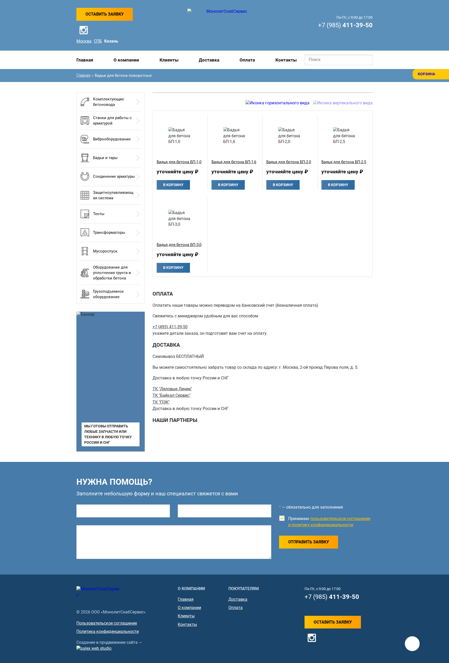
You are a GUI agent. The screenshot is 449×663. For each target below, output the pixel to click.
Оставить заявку (104, 14)
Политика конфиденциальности (107, 631)
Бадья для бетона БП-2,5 (343, 162)
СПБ (98, 41)
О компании (126, 60)
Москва (83, 41)
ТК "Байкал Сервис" (171, 395)
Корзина (426, 74)
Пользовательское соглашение (106, 623)
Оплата (247, 60)
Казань (111, 41)
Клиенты (169, 60)
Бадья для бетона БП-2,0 (288, 162)
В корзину (173, 185)
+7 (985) (345, 25)
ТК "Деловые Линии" (172, 388)
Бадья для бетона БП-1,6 (234, 162)
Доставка (209, 60)
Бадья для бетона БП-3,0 (179, 244)
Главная (84, 60)
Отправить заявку (308, 541)
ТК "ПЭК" (161, 402)
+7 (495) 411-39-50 (170, 326)
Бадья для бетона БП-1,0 (179, 162)
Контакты (286, 60)
